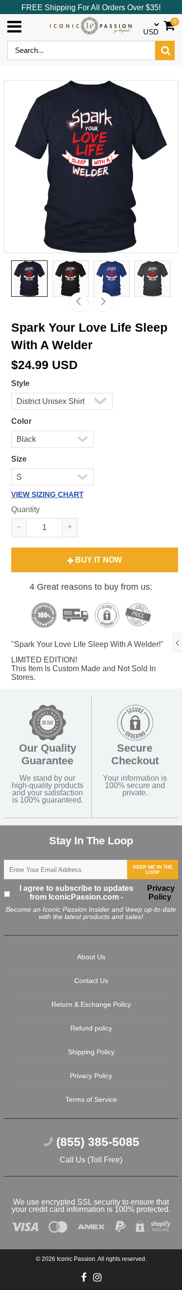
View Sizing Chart (47, 494)
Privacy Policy (160, 892)
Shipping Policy (91, 1052)
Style (20, 383)
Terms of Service (91, 1099)
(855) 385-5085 (96, 1141)
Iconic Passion (76, 1259)
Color (21, 421)
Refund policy (91, 1028)
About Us (91, 957)
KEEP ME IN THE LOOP (153, 869)
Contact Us (91, 980)
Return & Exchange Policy (91, 1004)
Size (19, 459)
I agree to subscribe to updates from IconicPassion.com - (97, 892)
